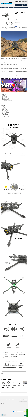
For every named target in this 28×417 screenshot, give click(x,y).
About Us (9, 7)
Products (5, 7)
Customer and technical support (10, 399)
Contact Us (13, 7)
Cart (25, 4)
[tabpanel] (7, 23)
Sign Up (26, 401)
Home (2, 7)
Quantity (16, 19)
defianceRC (4, 411)
